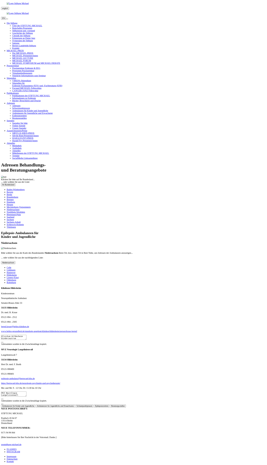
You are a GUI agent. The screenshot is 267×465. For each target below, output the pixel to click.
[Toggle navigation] (7, 18)
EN (3, 18)
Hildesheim (12, 275)
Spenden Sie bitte (20, 123)
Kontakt (15, 48)
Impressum (11, 456)
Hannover (11, 272)
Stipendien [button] (11, 78)
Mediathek (17, 145)
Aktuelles (16, 150)
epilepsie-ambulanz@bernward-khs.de (18, 378)
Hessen (10, 204)
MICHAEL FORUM (21, 60)
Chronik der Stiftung (21, 35)
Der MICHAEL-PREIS (22, 53)
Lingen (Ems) (13, 277)
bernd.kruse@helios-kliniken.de (15, 326)
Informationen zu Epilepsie (24, 98)
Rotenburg (11, 282)
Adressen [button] (11, 103)
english (5, 8)
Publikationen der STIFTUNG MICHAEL (31, 95)
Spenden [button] (10, 120)
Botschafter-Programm (22, 28)
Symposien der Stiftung (22, 40)
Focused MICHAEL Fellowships (26, 88)
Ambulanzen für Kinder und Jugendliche (30, 110)
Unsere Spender (19, 128)
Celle (9, 267)
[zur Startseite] (133, 3)
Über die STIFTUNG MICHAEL (27, 25)
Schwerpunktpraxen (21, 108)
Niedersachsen (13, 209)
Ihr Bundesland (8, 185)
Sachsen (10, 219)
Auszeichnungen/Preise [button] (17, 130)
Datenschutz (12, 459)
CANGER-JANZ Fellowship (25, 90)
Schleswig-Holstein (15, 224)
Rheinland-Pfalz (14, 214)
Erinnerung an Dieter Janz (23, 38)
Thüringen (11, 227)
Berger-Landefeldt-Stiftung (24, 45)
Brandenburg (12, 197)
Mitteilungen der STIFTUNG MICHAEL (30, 153)
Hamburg (11, 202)
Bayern (10, 192)
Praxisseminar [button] (13, 65)
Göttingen (11, 270)
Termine (15, 155)
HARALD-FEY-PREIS (22, 138)
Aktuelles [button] (11, 143)
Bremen (10, 199)
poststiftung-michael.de (11, 444)
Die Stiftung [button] (12, 23)
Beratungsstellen (19, 118)
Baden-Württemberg (16, 189)
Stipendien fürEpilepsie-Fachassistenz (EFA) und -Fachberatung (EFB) (37, 84)
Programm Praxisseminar (23, 70)
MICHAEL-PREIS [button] (15, 50)
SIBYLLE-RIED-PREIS (23, 133)
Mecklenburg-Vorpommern (19, 207)
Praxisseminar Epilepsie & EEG (26, 68)
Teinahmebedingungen (22, 73)
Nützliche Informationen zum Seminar (29, 75)
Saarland (10, 217)
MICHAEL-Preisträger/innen (25, 55)
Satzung (15, 43)
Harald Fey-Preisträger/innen (25, 140)
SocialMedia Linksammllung (25, 158)
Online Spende (18, 125)
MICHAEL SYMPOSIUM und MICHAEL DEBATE (36, 63)
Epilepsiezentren (19, 115)
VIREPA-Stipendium (21, 80)
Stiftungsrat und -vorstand (23, 30)
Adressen (16, 105)
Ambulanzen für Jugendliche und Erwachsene (32, 113)
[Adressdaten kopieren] (2, 342)
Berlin (9, 194)
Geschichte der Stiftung (22, 33)
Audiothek (17, 148)
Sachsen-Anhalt (14, 222)
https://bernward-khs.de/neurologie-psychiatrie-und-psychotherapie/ (30, 383)
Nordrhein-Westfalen (16, 212)
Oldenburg (11, 280)
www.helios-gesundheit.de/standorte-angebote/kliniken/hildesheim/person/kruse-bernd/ (39, 331)
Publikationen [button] (13, 93)
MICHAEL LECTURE (22, 58)
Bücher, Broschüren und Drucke (26, 100)
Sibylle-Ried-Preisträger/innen (25, 135)
